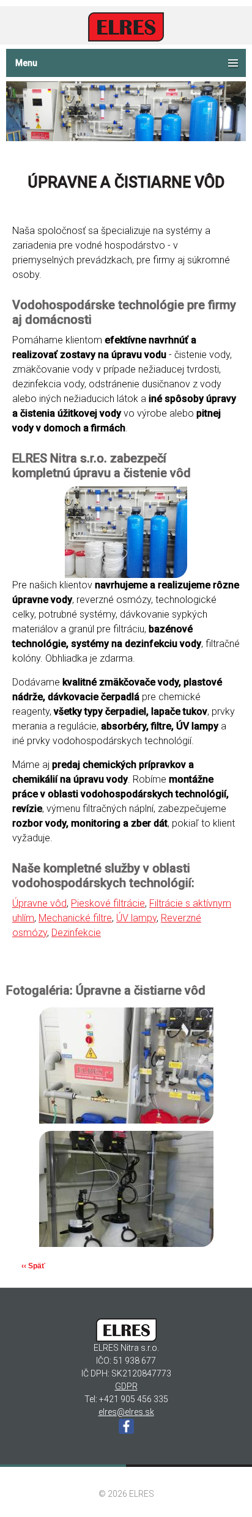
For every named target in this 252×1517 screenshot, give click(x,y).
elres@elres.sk (126, 1412)
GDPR (126, 1386)
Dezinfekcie (76, 932)
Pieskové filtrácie (108, 903)
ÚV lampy (136, 918)
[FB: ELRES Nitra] (126, 1426)
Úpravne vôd (39, 903)
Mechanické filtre (75, 918)
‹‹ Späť (33, 1266)
